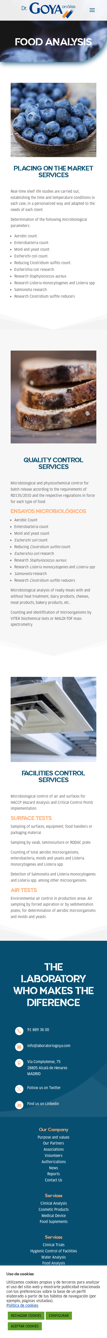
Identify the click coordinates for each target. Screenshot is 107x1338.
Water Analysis (53, 1257)
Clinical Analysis (54, 1203)
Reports (53, 1174)
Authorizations (54, 1161)
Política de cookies (22, 1305)
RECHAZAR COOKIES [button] (26, 1315)
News (53, 1168)
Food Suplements (54, 1221)
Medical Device (54, 1215)
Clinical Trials (53, 1245)
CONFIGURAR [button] (59, 1315)
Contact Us (53, 1180)
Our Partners (53, 1143)
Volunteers (53, 1155)
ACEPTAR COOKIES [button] (25, 1326)
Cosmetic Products (54, 1209)
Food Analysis (53, 1263)
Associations (54, 1149)
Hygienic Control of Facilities (53, 1251)
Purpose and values (53, 1137)
